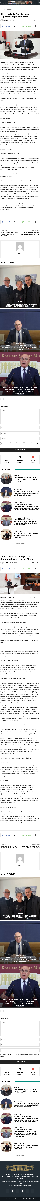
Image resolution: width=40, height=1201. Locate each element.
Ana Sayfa (3, 9)
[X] (27, 1191)
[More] (35, 26)
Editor (7, 20)
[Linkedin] (17, 1191)
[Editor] (1, 20)
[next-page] (4, 399)
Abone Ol (33, 456)
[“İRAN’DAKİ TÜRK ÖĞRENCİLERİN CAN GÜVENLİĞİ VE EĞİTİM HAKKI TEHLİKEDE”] (6, 534)
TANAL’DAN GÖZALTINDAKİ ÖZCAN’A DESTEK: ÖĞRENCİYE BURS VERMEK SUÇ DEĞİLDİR (20, 305)
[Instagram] (12, 1191)
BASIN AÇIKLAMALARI (19, 385)
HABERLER (9, 9)
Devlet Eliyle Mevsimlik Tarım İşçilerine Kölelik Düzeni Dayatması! (9, 234)
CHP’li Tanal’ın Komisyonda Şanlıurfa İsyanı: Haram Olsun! (30, 233)
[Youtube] (32, 1191)
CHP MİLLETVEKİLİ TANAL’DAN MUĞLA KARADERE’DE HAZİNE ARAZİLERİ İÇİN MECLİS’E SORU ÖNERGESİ (20, 348)
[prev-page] (1, 399)
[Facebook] (7, 1191)
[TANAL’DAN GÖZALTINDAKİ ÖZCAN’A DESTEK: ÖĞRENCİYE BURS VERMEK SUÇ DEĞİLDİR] (20, 286)
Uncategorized (20, 343)
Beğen (7, 456)
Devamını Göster (19, 543)
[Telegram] (22, 1191)
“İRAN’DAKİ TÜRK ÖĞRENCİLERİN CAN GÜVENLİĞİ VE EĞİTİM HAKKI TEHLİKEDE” (26, 535)
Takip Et (20, 456)
